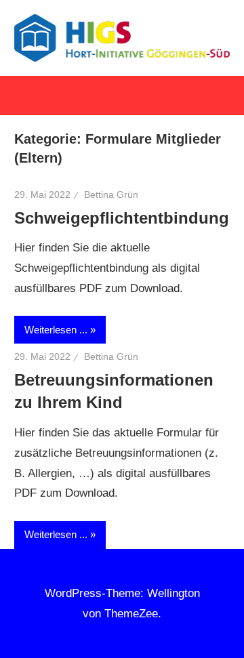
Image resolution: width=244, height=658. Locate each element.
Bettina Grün (111, 194)
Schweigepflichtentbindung (121, 218)
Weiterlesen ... (55, 329)
